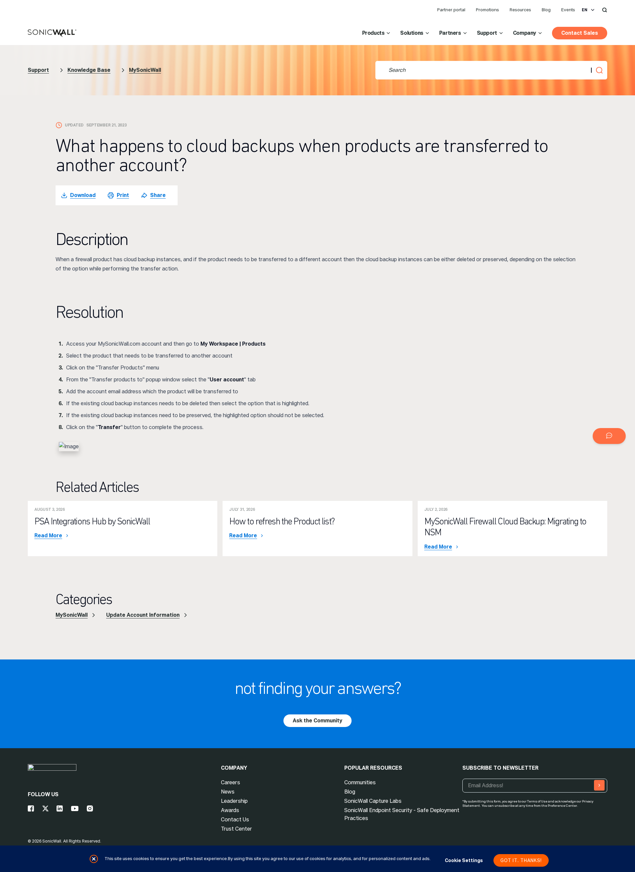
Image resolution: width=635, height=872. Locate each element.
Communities (360, 782)
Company (524, 33)
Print (123, 195)
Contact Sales (579, 33)
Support (487, 33)
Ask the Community (317, 720)
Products (373, 33)
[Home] (52, 33)
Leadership (234, 801)
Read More (48, 535)
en (584, 10)
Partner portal (451, 9)
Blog (546, 9)
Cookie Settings (464, 860)
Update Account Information (143, 615)
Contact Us (235, 819)
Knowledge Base (88, 70)
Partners (450, 33)
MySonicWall (145, 70)
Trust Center (236, 829)
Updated (74, 125)
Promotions (487, 9)
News (227, 792)
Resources (520, 9)
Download (83, 195)
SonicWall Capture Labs (373, 801)
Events (568, 9)
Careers (230, 782)
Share (158, 195)
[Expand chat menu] (609, 436)
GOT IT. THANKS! (521, 860)
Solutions (411, 33)
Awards (230, 810)
